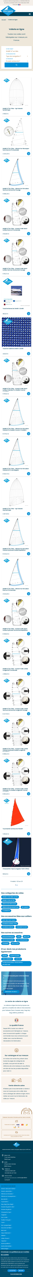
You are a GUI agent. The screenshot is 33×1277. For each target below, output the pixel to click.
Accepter (12, 1270)
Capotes (18, 959)
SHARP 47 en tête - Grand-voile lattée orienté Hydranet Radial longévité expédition (15, 750)
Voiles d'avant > (5, 1238)
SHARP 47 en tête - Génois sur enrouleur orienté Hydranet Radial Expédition (16, 549)
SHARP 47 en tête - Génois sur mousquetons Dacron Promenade (16, 149)
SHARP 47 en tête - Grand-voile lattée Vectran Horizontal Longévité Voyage (15, 709)
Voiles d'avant (14, 955)
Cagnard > (4, 1215)
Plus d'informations (16, 1274)
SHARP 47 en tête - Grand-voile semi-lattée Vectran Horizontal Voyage (15, 269)
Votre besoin (9, 58)
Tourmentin (6, 910)
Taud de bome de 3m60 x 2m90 (13, 308)
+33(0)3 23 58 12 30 (10, 1171)
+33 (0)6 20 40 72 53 (10, 1173)
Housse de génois (7, 927)
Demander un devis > (11, 992)
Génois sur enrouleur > (7, 1194)
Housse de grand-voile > (8, 1207)
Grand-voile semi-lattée (10, 897)
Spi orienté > (4, 1199)
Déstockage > (5, 1248)
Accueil (4, 19)
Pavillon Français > (6, 1220)
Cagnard (5, 943)
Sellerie (4, 955)
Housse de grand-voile (9, 923)
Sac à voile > (4, 1217)
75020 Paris (7, 1159)
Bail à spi (26, 936)
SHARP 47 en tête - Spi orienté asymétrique (13, 509)
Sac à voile (15, 943)
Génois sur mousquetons (10, 907)
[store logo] (8, 11)
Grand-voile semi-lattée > (8, 1188)
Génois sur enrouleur (9, 904)
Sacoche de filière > (6, 1228)
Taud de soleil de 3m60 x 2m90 (13, 349)
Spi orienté (25, 907)
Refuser (21, 1270)
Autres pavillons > (6, 1243)
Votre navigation (10, 54)
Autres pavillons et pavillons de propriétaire (12, 963)
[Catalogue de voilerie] (16, 1060)
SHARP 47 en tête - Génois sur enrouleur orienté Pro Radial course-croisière (16, 429)
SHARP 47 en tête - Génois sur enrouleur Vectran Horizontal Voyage (16, 189)
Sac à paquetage (22, 940)
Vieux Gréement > (6, 1233)
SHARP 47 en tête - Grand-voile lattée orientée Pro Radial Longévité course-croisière (15, 790)
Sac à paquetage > (6, 1225)
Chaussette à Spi (22, 927)
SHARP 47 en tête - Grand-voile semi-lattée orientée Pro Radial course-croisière (15, 390)
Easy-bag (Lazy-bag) (8, 920)
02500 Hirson (7, 1166)
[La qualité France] (16, 1030)
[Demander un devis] (16, 1089)
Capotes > (4, 1241)
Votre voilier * (9, 49)
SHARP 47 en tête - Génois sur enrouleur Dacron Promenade (16, 589)
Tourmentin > (5, 1202)
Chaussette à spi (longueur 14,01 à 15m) (16, 869)
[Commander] (28, 113)
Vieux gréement (7, 959)
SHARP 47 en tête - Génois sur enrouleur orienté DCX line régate (16, 469)
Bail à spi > (4, 1230)
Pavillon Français (8, 936)
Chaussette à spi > (6, 1212)
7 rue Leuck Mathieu (9, 1157)
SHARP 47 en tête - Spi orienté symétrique (13, 109)
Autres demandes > (6, 1246)
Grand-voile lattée (8, 900)
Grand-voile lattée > (6, 1191)
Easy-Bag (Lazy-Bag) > (7, 1204)
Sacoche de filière (8, 940)
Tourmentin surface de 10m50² (13, 829)
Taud (18, 936)
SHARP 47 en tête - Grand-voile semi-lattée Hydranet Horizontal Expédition (15, 629)
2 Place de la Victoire (10, 1164)
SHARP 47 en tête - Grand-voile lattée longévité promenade (15, 669)
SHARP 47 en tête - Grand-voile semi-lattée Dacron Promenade (15, 229)
